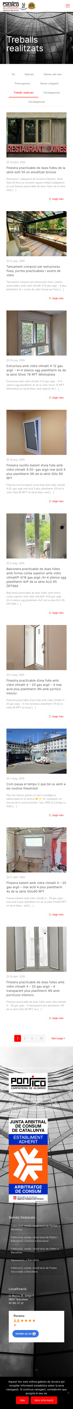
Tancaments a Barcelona (25, 1260)
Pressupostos (22, 83)
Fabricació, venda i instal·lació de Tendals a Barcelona (35, 1227)
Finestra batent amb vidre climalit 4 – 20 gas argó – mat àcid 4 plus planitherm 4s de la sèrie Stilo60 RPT (36, 887)
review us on (23, 1333)
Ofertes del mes (53, 74)
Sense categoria (49, 83)
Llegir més (58, 199)
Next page (57, 1038)
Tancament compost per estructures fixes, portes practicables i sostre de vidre (33, 271)
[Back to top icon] (37, 1370)
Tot (13, 74)
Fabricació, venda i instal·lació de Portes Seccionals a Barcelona (34, 1270)
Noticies (29, 74)
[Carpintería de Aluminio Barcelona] (15, 6)
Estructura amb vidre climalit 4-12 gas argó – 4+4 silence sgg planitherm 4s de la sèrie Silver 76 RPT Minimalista (36, 370)
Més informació (44, 1400)
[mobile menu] (67, 6)
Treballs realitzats (24, 92)
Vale (22, 1400)
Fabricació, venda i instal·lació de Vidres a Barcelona (35, 1250)
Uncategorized (51, 92)
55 (41, 1038)
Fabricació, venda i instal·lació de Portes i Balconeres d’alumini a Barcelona (34, 1239)
